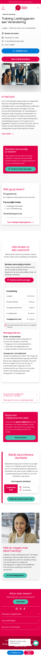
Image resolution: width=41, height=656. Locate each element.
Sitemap (7, 640)
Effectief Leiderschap (9, 14)
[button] (36, 643)
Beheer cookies (31, 640)
